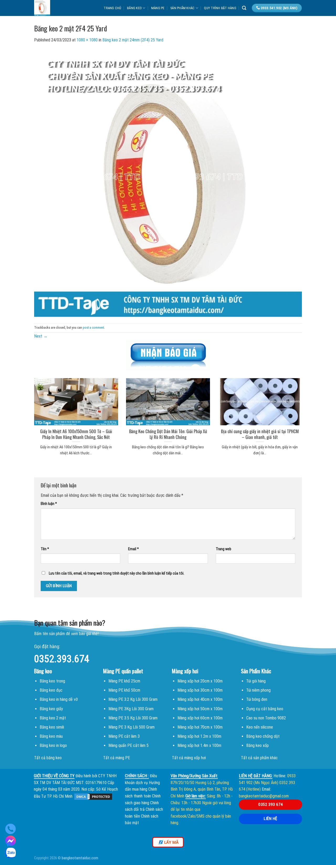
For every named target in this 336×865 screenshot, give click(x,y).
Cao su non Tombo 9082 (266, 717)
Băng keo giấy (51, 708)
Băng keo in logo (53, 745)
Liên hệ (270, 818)
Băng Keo (134, 8)
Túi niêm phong (258, 690)
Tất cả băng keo (48, 757)
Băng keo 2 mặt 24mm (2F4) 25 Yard (132, 39)
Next (41, 336)
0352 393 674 (270, 804)
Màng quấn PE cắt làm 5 (128, 745)
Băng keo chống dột (263, 736)
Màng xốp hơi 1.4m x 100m (199, 745)
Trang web (223, 549)
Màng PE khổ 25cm (124, 681)
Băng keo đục (51, 690)
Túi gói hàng (256, 681)
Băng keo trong (52, 681)
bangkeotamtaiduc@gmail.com (264, 796)
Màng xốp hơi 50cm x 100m (200, 708)
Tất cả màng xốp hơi (189, 757)
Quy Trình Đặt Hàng (220, 8)
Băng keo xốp (257, 745)
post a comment (93, 327)
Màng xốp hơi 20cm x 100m (200, 681)
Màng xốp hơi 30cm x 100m (200, 690)
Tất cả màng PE (116, 757)
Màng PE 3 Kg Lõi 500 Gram (131, 727)
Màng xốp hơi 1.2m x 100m (199, 736)
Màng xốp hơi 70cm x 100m (200, 727)
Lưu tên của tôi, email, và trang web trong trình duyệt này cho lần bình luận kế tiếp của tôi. (116, 573)
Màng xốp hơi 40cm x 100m (200, 699)
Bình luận (49, 504)
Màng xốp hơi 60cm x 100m (200, 717)
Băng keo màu (51, 736)
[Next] (308, 410)
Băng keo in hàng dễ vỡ (59, 699)
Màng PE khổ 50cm (124, 690)
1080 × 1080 (87, 39)
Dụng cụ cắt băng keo (264, 708)
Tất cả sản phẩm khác (259, 757)
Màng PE (158, 8)
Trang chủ (112, 8)
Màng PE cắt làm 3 (124, 736)
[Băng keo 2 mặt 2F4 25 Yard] (168, 182)
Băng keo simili (52, 727)
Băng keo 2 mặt (53, 717)
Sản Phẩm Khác (182, 8)
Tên (45, 549)
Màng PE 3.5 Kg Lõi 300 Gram (133, 717)
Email (133, 549)
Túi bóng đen (256, 699)
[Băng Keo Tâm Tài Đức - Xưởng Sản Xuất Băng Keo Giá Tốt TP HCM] (58, 8)
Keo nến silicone (259, 727)
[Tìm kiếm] (244, 8)
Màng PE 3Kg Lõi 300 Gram (131, 708)
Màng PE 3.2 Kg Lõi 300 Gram (133, 699)
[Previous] (27, 410)
